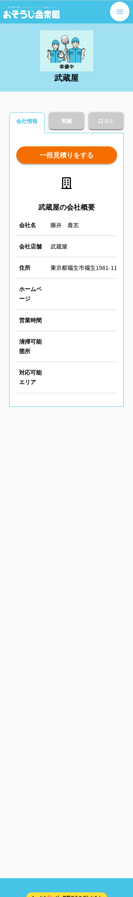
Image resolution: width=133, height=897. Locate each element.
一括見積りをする (67, 155)
